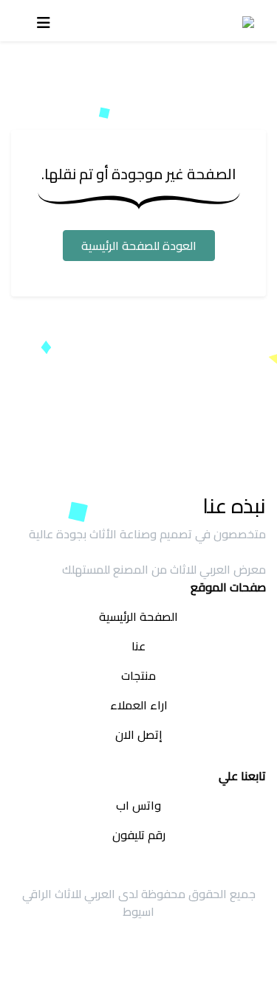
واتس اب (138, 805)
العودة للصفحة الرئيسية (138, 245)
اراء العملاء (139, 705)
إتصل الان (139, 734)
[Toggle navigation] (43, 20)
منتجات (138, 675)
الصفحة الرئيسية (138, 616)
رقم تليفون (138, 835)
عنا (138, 646)
